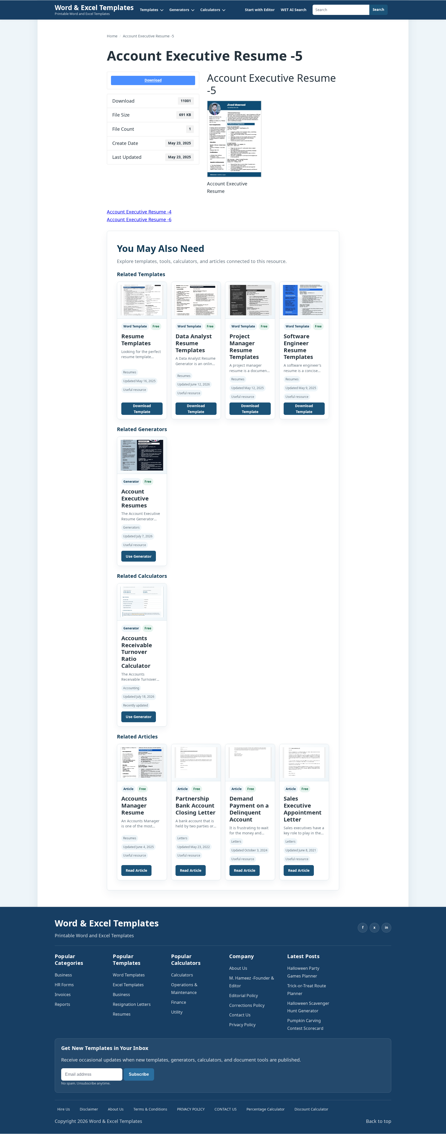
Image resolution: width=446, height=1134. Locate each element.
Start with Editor (260, 9)
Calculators (182, 975)
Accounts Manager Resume (134, 805)
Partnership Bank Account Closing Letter (196, 805)
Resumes (122, 1014)
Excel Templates (128, 985)
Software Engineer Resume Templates (298, 346)
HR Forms (64, 985)
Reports (62, 1004)
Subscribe (139, 1074)
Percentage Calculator (265, 1109)
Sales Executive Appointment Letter (303, 808)
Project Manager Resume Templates (244, 346)
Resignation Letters (132, 1004)
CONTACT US (225, 1109)
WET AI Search (293, 9)
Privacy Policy (242, 1025)
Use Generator (139, 556)
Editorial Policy (243, 995)
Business (63, 975)
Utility (176, 1012)
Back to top (378, 1121)
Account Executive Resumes (135, 498)
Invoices (63, 994)
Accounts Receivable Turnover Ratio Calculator (136, 651)
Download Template (142, 408)
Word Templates (129, 975)
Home (112, 36)
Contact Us (240, 1015)
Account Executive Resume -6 (139, 219)
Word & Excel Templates (94, 7)
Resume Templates (136, 339)
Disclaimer (89, 1109)
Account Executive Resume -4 (139, 212)
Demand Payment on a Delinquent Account (249, 808)
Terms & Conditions (150, 1109)
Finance (178, 1002)
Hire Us (63, 1109)
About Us (238, 968)
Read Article (136, 870)
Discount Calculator (311, 1109)
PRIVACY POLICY (191, 1109)
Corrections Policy (247, 1005)
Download (153, 80)
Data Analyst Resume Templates (194, 343)
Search (378, 9)
